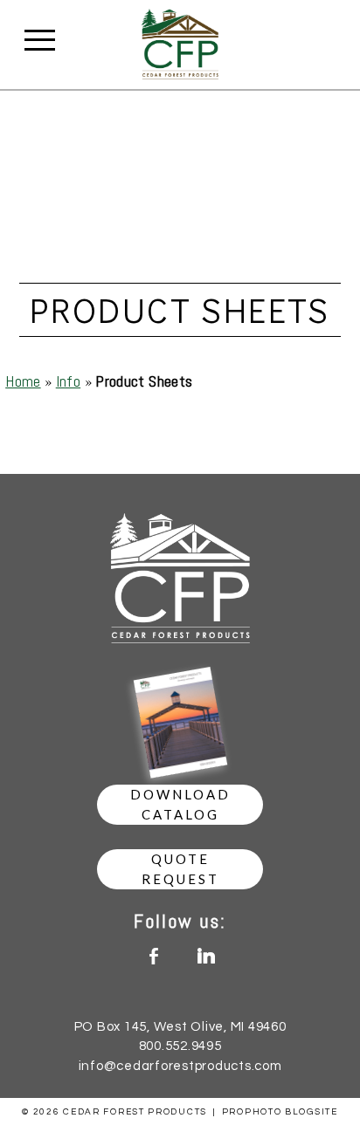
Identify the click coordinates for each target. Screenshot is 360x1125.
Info (68, 381)
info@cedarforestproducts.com (180, 1066)
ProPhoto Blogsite (280, 1112)
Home (22, 381)
